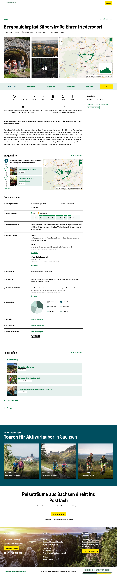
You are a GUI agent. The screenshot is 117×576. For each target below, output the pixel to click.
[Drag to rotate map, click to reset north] (61, 44)
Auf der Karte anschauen (76, 155)
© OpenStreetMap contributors (103, 76)
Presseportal (47, 548)
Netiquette (85, 546)
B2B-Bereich (47, 550)
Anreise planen (48, 539)
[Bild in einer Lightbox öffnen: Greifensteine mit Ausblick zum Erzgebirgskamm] (45, 47)
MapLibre (88, 76)
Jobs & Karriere (48, 559)
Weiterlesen (34, 253)
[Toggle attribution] (111, 76)
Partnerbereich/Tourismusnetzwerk (54, 553)
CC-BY (29, 77)
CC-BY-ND (15, 185)
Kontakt (6, 572)
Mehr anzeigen (8, 188)
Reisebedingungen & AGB (90, 544)
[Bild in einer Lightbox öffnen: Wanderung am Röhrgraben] (45, 68)
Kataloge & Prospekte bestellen (53, 542)
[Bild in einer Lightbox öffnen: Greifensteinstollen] (17, 57)
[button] (113, 574)
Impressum (13, 572)
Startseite (6, 19)
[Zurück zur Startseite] (11, 3)
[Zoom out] (61, 41)
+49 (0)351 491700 (15, 539)
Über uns (45, 557)
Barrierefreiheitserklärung (90, 542)
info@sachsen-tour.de (15, 543)
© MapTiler (93, 76)
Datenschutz (22, 572)
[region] (86, 57)
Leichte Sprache (87, 539)
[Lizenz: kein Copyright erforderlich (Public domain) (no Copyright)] (35, 337)
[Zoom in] (61, 39)
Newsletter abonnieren (50, 544)
